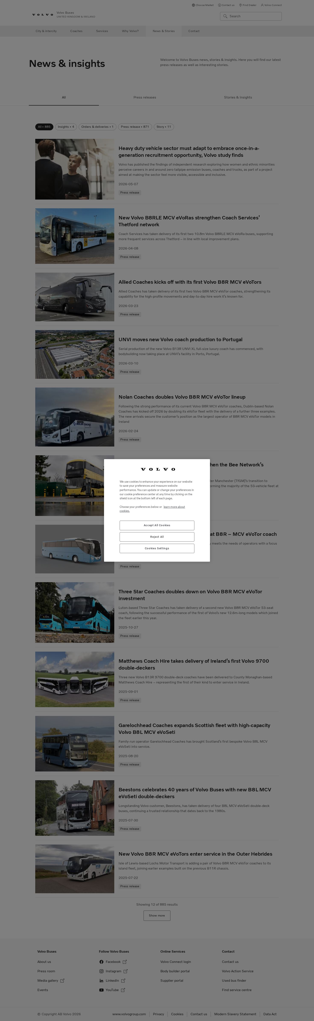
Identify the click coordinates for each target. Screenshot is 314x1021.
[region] (157, 510)
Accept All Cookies (157, 525)
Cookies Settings (157, 548)
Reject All (157, 537)
